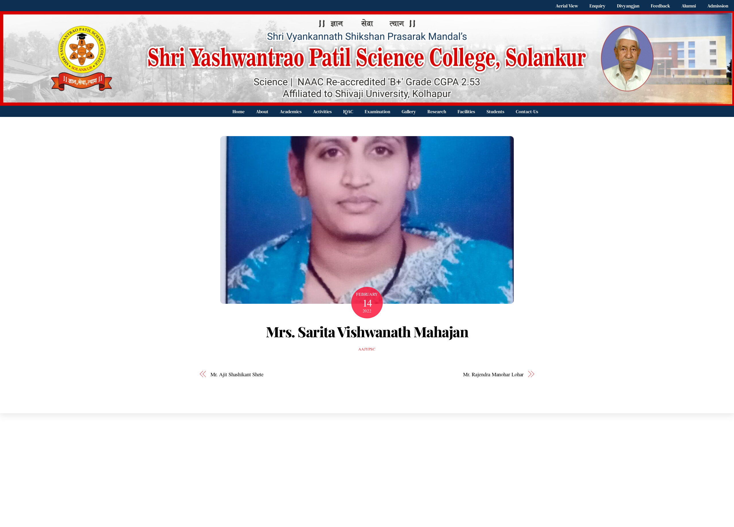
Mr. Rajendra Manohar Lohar (493, 374)
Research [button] (436, 111)
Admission (717, 6)
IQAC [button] (348, 111)
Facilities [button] (466, 111)
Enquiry (597, 6)
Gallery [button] (409, 111)
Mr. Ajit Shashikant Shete (237, 374)
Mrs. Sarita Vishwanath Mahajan (367, 331)
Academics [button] (291, 111)
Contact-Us (527, 111)
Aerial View (567, 6)
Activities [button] (322, 111)
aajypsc (367, 349)
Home (239, 111)
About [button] (262, 111)
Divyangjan (628, 6)
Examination (377, 111)
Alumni (689, 6)
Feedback (660, 6)
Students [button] (495, 111)
